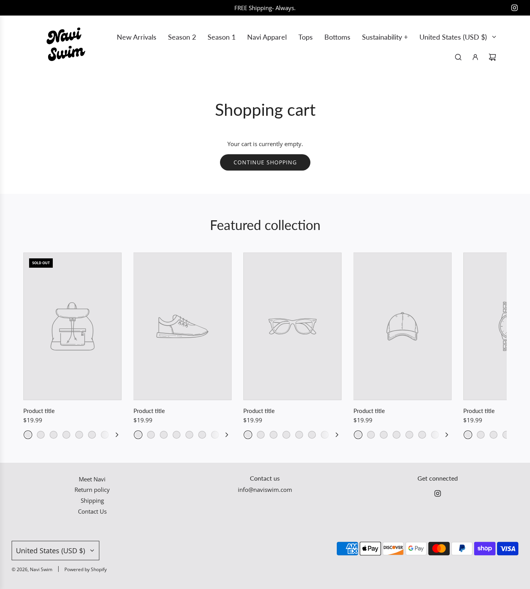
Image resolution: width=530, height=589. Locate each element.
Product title (39, 410)
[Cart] (492, 57)
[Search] (458, 57)
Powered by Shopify (85, 569)
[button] (117, 435)
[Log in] (475, 57)
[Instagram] (514, 8)
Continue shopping (265, 162)
